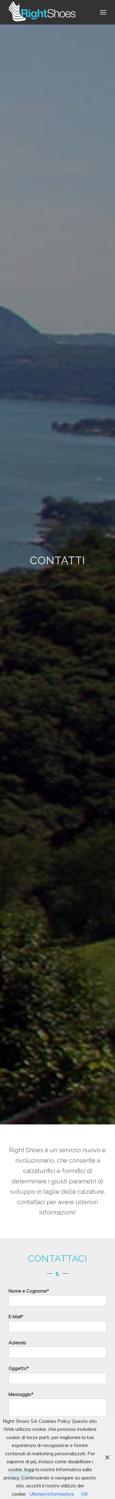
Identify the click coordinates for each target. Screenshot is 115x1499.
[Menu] (103, 12)
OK (84, 1494)
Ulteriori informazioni (51, 1494)
